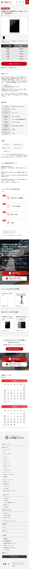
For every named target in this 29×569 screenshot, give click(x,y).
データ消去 (6, 488)
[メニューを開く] (27, 2)
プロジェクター (7, 470)
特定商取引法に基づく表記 (9, 547)
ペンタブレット (7, 472)
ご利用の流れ (6, 498)
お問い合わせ (6, 513)
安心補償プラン (7, 484)
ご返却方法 (6, 500)
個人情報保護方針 (7, 541)
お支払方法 (6, 507)
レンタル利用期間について (9, 502)
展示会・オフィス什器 (8, 474)
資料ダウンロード (7, 518)
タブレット (6, 458)
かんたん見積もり (7, 515)
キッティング (6, 486)
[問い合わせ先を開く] (23, 2)
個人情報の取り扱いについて (10, 543)
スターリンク (6, 463)
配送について (8, 182)
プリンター (6, 467)
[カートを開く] (20, 2)
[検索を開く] (16, 2)
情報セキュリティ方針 (8, 545)
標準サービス (6, 481)
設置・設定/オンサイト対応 (9, 490)
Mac (4, 451)
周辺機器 (5, 476)
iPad (4, 456)
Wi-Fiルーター (7, 460)
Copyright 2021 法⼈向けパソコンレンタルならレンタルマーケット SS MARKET (19, 564)
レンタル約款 (6, 550)
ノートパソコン (7, 449)
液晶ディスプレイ (7, 465)
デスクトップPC (7, 454)
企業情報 (5, 538)
